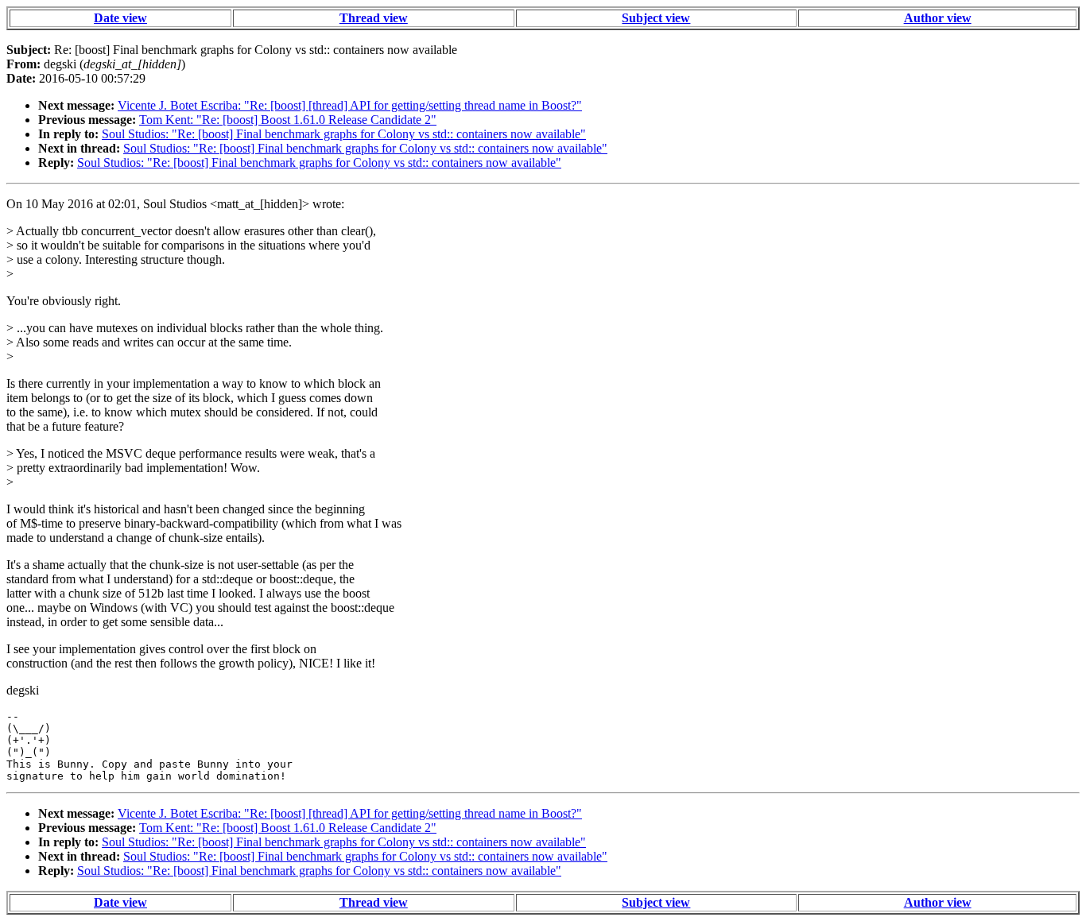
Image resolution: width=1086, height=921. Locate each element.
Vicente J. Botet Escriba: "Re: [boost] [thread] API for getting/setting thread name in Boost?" (350, 105)
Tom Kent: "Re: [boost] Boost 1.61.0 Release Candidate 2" (287, 119)
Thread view (373, 18)
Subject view (656, 18)
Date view (120, 18)
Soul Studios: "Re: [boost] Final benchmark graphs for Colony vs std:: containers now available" (344, 134)
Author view (938, 18)
